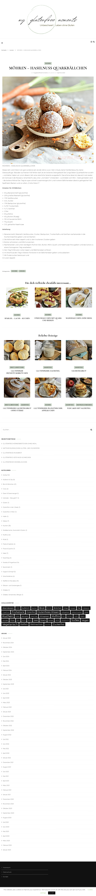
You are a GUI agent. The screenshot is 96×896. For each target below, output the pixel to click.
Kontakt (5, 877)
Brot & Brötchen (17, 367)
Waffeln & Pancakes (84, 404)
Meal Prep (34, 616)
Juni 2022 (6, 744)
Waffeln (24, 624)
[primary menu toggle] (2, 43)
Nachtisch (69, 616)
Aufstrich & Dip (8, 479)
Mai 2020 (6, 831)
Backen (34, 608)
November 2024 (8, 643)
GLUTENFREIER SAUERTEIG (48, 371)
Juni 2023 (6, 693)
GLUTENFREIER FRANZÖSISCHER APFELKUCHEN (48, 409)
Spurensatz (6, 567)
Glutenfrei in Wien (9, 512)
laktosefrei (25, 616)
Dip (79, 608)
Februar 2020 (7, 845)
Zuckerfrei (58, 624)
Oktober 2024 (7, 647)
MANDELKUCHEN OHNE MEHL (79, 318)
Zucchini (48, 624)
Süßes (22, 271)
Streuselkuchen (65, 620)
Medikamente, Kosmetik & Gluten (14, 530)
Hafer (5, 516)
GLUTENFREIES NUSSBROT (12, 453)
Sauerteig (48, 367)
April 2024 (6, 666)
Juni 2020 (6, 827)
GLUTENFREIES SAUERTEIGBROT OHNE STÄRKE (17, 409)
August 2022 (7, 735)
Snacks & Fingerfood (9, 562)
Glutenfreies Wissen (48, 612)
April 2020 (6, 836)
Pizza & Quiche (8, 549)
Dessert (72, 608)
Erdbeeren (86, 608)
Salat (4, 553)
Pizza (12, 620)
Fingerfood (5, 612)
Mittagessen (44, 616)
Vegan (85, 620)
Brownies (49, 608)
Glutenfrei (31, 612)
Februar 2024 (7, 670)
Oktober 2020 (7, 808)
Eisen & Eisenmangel (10, 493)
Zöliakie (5, 590)
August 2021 (7, 767)
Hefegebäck (65, 612)
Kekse (5, 521)
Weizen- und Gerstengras (11, 585)
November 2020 (8, 804)
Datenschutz (7, 872)
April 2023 (6, 698)
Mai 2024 (6, 661)
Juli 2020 (6, 822)
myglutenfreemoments (40, 72)
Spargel (50, 620)
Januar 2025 (7, 638)
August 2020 (7, 817)
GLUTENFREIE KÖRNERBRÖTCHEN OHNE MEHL (20, 443)
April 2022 (6, 753)
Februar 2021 (7, 790)
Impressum (6, 867)
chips (66, 608)
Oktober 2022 (7, 725)
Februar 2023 (7, 707)
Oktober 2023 (7, 679)
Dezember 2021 (8, 762)
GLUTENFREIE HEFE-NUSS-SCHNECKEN (17, 457)
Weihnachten (36, 624)
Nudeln (76, 616)
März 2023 (6, 702)
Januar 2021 (7, 794)
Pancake (5, 620)
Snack (43, 620)
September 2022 (8, 730)
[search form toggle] (94, 42)
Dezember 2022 (8, 716)
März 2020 (6, 841)
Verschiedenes (7, 576)
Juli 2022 (6, 739)
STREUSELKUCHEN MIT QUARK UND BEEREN (48, 319)
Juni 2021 (6, 771)
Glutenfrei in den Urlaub (10, 507)
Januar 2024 (7, 675)
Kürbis (17, 616)
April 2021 (6, 781)
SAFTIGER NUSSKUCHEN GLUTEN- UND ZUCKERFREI (21, 448)
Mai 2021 (6, 776)
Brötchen (58, 608)
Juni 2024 (6, 656)
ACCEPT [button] (51, 893)
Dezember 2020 (8, 799)
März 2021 (6, 785)
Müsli (4, 539)
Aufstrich (26, 608)
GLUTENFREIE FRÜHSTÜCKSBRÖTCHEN (17, 372)
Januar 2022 (7, 758)
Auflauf (5, 475)
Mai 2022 (6, 748)
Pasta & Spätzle (8, 544)
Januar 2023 (7, 712)
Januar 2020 (7, 850)
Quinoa (29, 620)
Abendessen (8, 608)
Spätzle (57, 620)
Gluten (5, 502)
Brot (42, 608)
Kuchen (48, 63)
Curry (4, 489)
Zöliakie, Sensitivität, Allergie (12, 595)
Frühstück (18, 612)
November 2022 (8, 721)
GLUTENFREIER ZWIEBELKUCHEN (15, 462)
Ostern (82, 616)
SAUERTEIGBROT (79, 371)
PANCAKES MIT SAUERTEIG (79, 408)
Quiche (24, 620)
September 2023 (8, 684)
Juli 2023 (6, 689)
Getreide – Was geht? (10, 498)
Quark (18, 620)
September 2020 (8, 813)
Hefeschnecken (77, 612)
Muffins (5, 535)
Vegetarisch (10, 624)
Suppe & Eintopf (8, 572)
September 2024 (8, 652)
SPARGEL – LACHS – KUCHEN (17, 318)
